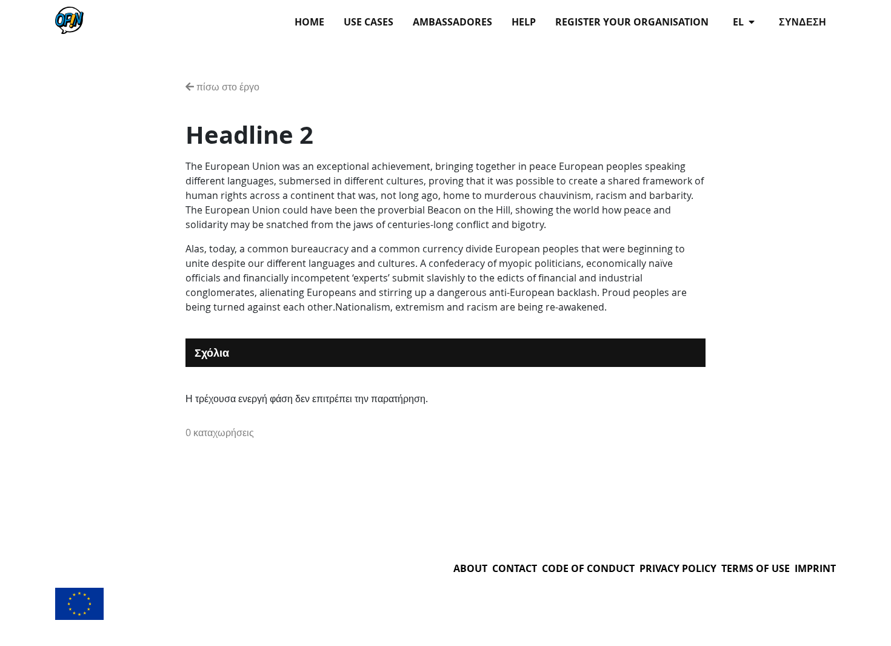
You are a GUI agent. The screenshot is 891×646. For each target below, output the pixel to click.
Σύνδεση (802, 22)
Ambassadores (452, 22)
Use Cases (368, 22)
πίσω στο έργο (226, 86)
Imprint (815, 568)
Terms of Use (755, 568)
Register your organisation (632, 22)
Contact (514, 568)
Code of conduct (588, 568)
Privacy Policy (677, 568)
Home (309, 22)
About (470, 568)
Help (524, 22)
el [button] (739, 22)
